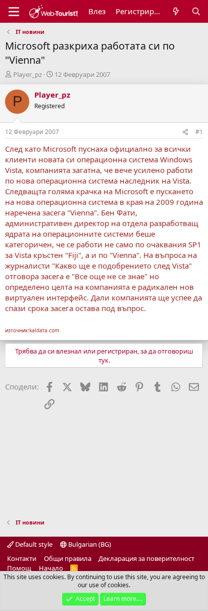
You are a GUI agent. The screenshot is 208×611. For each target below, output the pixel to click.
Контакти (21, 558)
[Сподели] (185, 132)
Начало (51, 568)
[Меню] (14, 12)
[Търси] (196, 11)
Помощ (19, 568)
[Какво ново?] (176, 11)
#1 (199, 131)
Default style (33, 544)
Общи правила (67, 558)
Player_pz (27, 74)
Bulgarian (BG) (89, 544)
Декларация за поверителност (146, 558)
